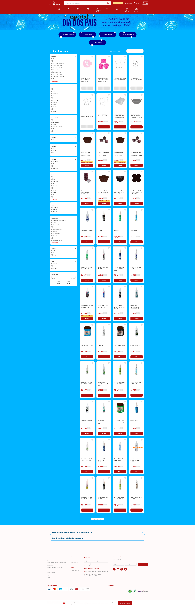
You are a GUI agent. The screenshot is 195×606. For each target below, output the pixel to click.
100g (54, 255)
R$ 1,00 (53, 278)
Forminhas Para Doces (58, 63)
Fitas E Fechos (56, 61)
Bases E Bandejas (57, 72)
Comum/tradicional (58, 227)
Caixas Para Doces (57, 65)
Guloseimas (87, 34)
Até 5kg (55, 211)
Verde (54, 95)
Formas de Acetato (67, 34)
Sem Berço (55, 231)
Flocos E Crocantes (57, 74)
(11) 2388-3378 (88, 561)
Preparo (55, 78)
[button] (63, 56)
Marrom (55, 89)
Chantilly (55, 235)
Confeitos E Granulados (58, 76)
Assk (54, 194)
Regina (54, 190)
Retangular (55, 161)
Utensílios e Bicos (128, 34)
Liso (54, 139)
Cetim (54, 222)
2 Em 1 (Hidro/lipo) (58, 224)
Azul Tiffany (56, 100)
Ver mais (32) (54, 199)
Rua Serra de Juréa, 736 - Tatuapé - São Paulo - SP (96, 571)
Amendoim (55, 266)
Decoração (55, 70)
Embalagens (107, 34)
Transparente (56, 109)
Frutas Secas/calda (57, 67)
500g (54, 252)
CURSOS (129, 3)
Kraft (54, 106)
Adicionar (87, 88)
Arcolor (55, 197)
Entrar (137, 3)
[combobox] (87, 3)
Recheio (55, 268)
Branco (55, 102)
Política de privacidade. (85, 603)
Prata (54, 104)
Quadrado (55, 168)
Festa (54, 124)
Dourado (55, 93)
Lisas (54, 148)
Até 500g (55, 209)
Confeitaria (97, 42)
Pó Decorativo (56, 233)
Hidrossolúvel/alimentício (59, 220)
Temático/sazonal (57, 229)
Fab (54, 179)
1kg (54, 250)
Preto (54, 98)
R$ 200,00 (70, 278)
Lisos (54, 152)
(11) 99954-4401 (94, 564)
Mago (54, 177)
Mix (54, 183)
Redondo (55, 166)
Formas (55, 128)
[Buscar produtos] (107, 3)
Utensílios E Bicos (57, 126)
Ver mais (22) (54, 242)
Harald (55, 192)
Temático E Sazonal (57, 240)
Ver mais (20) (54, 81)
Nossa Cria (55, 185)
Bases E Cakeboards (58, 238)
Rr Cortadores (56, 188)
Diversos (55, 163)
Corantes (55, 58)
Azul (54, 91)
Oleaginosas (56, 263)
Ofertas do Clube (118, 3)
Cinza (54, 111)
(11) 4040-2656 (101, 561)
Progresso (55, 181)
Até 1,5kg (55, 207)
